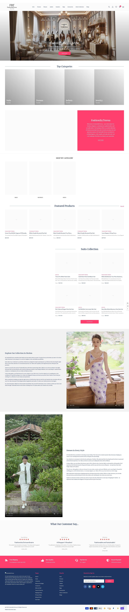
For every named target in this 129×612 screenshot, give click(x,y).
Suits (8, 100)
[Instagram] (89, 586)
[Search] (109, 7)
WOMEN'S (40, 197)
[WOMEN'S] (40, 178)
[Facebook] (85, 586)
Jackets (69, 100)
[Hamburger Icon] (123, 7)
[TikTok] (98, 586)
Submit (109, 581)
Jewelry (99, 100)
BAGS (16, 197)
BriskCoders (13, 609)
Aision (57, 274)
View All (122, 206)
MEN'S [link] (64, 197)
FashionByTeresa (9, 231)
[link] (64, 178)
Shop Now (64, 53)
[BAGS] (16, 178)
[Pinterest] (94, 586)
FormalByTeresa (33, 231)
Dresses (39, 100)
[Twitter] (102, 586)
